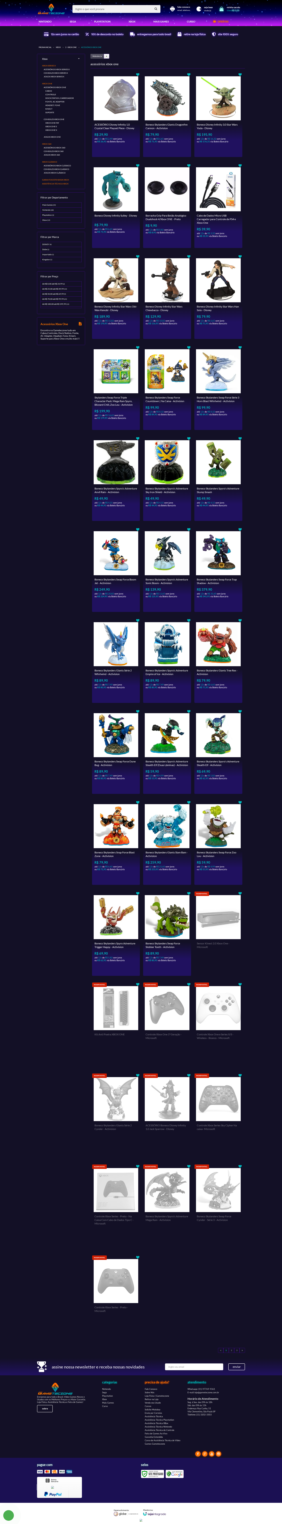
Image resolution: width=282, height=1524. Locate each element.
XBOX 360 (46, 144)
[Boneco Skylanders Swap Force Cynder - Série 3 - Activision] (218, 1206)
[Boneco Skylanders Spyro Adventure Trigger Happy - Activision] (116, 933)
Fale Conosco (151, 1389)
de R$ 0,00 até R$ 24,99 (53, 284)
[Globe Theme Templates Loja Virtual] (126, 1512)
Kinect (48, 109)
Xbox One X (51, 130)
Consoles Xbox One (54, 119)
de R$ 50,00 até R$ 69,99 (54, 294)
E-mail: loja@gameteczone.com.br (203, 1392)
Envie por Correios (153, 1413)
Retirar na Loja (151, 1399)
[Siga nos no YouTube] (211, 1453)
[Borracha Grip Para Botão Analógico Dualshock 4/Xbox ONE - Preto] (167, 206)
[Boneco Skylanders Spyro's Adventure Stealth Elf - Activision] (218, 751)
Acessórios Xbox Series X (57, 69)
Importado (48, 254)
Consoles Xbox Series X (56, 73)
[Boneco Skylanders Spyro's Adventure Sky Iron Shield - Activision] (167, 478)
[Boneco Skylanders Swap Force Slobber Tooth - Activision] (167, 933)
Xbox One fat (52, 123)
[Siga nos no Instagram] (218, 1453)
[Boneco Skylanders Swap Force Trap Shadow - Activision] (218, 569)
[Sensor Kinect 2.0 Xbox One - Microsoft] (218, 933)
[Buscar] (156, 8)
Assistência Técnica (154, 1416)
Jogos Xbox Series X (54, 76)
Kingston (47, 259)
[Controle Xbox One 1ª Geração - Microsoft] (167, 1024)
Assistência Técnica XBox (156, 1423)
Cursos (148, 1406)
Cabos (48, 91)
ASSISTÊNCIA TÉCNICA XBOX (55, 183)
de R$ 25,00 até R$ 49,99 (54, 289)
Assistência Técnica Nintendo (158, 1426)
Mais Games (49, 205)
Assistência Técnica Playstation (159, 1420)
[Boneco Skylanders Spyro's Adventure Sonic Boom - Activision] (167, 569)
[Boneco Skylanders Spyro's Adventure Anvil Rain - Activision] (116, 478)
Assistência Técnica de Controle (159, 1430)
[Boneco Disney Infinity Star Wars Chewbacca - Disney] (167, 297)
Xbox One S (51, 126)
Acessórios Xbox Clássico (57, 165)
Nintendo (48, 210)
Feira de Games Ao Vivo (156, 1433)
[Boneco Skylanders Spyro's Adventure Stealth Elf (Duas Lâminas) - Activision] (167, 751)
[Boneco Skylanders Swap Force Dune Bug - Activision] (116, 751)
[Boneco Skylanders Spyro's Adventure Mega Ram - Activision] (167, 1206)
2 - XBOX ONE (71, 47)
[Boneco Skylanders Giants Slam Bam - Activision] (167, 842)
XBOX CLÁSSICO (49, 162)
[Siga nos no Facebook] (198, 1453)
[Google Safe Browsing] (174, 1473)
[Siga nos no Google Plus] (204, 1453)
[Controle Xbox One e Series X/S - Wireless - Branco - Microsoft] (218, 1024)
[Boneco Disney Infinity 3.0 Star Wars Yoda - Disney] (218, 115)
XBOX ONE (47, 83)
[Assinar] (236, 1366)
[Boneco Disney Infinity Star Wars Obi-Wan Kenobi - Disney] (116, 297)
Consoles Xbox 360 (53, 151)
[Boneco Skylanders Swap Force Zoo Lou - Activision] (218, 842)
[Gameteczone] (51, 9)
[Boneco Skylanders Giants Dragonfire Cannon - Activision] (167, 115)
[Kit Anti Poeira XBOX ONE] (116, 1024)
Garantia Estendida (154, 1437)
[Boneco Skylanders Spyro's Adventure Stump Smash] (218, 478)
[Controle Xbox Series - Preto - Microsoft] (116, 1297)
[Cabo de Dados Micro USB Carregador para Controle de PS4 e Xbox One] (218, 206)
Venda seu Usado (153, 1402)
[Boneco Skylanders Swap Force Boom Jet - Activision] (116, 569)
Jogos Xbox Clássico (55, 173)
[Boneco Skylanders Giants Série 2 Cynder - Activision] (116, 1115)
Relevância (97, 56)
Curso (105, 1406)
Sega (104, 1392)
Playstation (48, 215)
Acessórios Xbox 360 (54, 147)
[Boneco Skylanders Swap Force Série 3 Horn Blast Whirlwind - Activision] (218, 387)
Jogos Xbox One (52, 137)
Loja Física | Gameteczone (157, 1396)
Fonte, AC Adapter (54, 101)
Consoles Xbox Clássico (56, 169)
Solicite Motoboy (152, 1409)
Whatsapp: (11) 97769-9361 (201, 1389)
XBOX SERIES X (49, 65)
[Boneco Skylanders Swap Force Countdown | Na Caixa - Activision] (167, 387)
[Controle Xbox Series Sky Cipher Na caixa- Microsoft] (218, 1115)
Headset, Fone (52, 105)
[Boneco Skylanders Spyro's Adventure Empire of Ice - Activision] (167, 660)
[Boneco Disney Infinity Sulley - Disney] (116, 206)
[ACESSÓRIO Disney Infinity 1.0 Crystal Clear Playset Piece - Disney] (116, 115)
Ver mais (122, 152)
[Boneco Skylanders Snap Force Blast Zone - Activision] (116, 842)
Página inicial (45, 47)
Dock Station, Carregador (59, 98)
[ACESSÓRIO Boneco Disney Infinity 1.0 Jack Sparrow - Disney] (167, 1115)
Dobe (45, 249)
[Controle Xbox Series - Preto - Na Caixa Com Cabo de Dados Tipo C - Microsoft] (116, 1206)
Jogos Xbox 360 (52, 155)
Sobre (45, 1408)
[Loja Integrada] (154, 1512)
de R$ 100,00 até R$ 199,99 (55, 304)
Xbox (58, 47)
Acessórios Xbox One (55, 87)
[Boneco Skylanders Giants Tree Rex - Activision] (218, 660)
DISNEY (47, 244)
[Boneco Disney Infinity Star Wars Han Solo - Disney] (218, 297)
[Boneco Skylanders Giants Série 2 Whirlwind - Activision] (116, 660)
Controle (50, 94)
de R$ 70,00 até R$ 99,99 (54, 299)
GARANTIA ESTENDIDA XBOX (55, 180)
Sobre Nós (149, 1392)
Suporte (49, 112)
